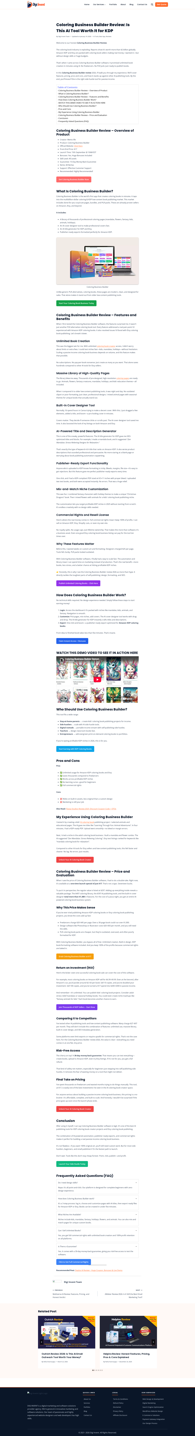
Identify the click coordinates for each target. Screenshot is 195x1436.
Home (86, 4)
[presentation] (66, 1332)
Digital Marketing (149, 1403)
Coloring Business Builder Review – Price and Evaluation (82, 115)
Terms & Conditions (120, 1399)
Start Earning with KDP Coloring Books (75, 749)
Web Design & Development (153, 1399)
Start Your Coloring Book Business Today (76, 303)
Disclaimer (117, 1407)
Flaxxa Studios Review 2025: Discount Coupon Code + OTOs (91, 809)
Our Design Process (150, 1423)
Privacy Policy (118, 1411)
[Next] (153, 1342)
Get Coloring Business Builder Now (74, 179)
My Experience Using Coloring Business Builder (79, 112)
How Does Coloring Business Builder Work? (77, 99)
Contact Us (142, 4)
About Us (87, 1399)
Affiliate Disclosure (120, 1415)
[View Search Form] (152, 5)
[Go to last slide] (41, 1342)
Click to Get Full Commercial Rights (73, 1262)
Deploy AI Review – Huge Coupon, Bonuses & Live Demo (98, 1270)
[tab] (97, 1186)
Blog (131, 4)
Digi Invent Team (73, 1281)
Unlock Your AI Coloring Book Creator (75, 859)
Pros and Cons (64, 109)
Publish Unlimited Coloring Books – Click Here (78, 583)
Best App (102, 36)
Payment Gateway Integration (154, 1419)
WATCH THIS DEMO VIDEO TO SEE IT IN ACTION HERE (81, 102)
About (123, 4)
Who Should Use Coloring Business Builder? (77, 106)
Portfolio (113, 4)
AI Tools (96, 36)
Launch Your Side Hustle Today (72, 1164)
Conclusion (63, 118)
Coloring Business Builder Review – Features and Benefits (83, 96)
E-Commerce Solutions (151, 1415)
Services (87, 1403)
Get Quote (161, 4)
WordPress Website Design (153, 1411)
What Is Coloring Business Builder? (73, 93)
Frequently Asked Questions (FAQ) (73, 121)
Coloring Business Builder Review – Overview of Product (82, 90)
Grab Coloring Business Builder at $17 (75, 956)
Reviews (108, 36)
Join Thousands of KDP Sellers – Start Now (77, 1007)
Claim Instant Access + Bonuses (72, 641)
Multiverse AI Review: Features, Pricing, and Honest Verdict (71, 1294)
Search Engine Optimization (153, 1407)
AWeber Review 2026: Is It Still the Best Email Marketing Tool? (123, 1294)
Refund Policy (118, 1403)
